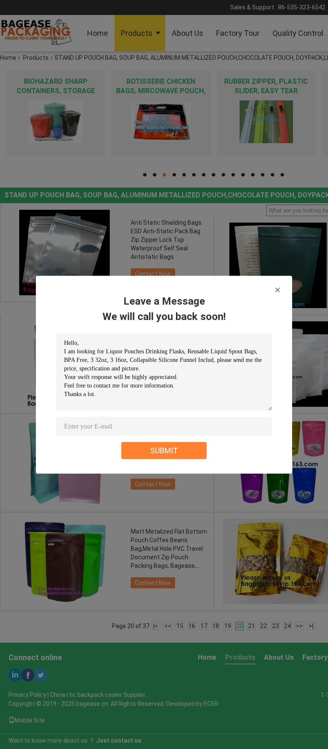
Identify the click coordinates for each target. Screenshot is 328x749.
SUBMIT (164, 450)
